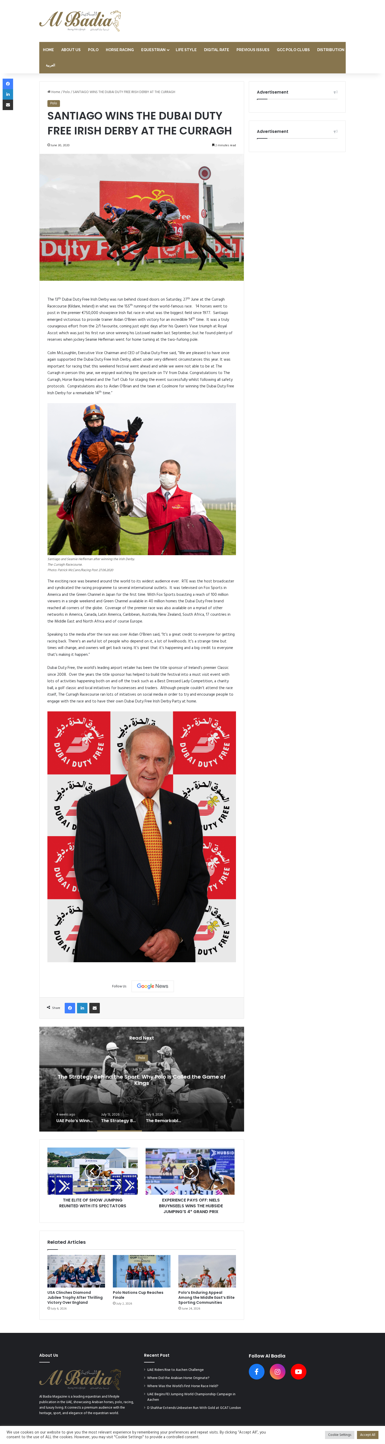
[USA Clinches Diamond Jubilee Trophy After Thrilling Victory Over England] (76, 1271)
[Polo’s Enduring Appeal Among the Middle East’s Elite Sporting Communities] (207, 1271)
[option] (141, 1079)
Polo (93, 50)
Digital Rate (216, 50)
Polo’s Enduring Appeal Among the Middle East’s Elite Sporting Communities (206, 1297)
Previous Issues (253, 50)
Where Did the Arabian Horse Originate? (178, 1378)
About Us (71, 50)
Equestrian (153, 50)
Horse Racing (120, 50)
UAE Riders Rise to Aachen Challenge (175, 1370)
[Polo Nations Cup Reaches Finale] (141, 1271)
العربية (50, 65)
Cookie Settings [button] (339, 1435)
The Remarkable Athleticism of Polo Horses (141, 1079)
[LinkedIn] (82, 1008)
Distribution (330, 50)
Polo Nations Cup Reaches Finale (138, 1295)
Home (48, 50)
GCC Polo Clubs (293, 50)
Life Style (186, 50)
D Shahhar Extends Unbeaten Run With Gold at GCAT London (194, 1408)
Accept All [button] (367, 1435)
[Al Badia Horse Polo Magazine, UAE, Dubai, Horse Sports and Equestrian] (80, 20)
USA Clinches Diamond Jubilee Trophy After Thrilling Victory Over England (75, 1297)
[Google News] (152, 986)
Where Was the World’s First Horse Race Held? (182, 1386)
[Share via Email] (94, 1008)
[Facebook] (70, 1008)
